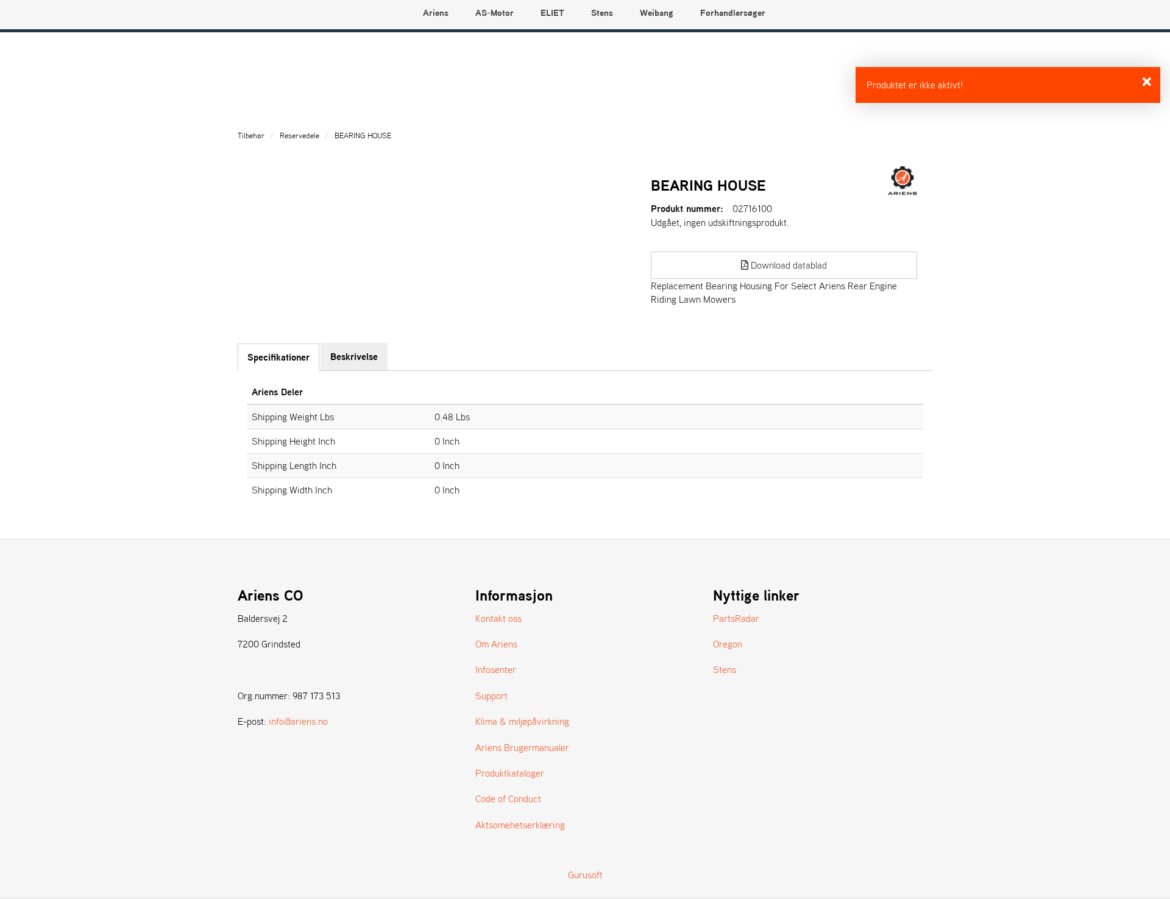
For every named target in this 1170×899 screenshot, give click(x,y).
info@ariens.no (298, 721)
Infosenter (495, 669)
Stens (724, 669)
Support (491, 695)
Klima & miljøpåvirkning (522, 721)
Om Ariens (496, 643)
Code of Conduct (508, 798)
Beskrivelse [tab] (354, 356)
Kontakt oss (498, 618)
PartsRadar (736, 618)
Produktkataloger (509, 773)
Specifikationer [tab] (278, 357)
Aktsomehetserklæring (520, 824)
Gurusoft (585, 874)
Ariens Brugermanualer (522, 747)
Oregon (727, 643)
